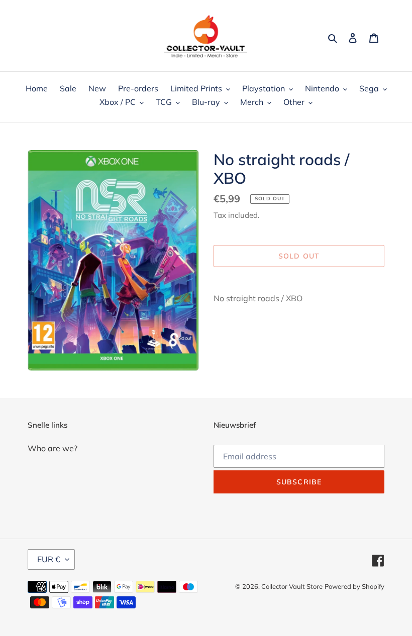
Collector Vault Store (292, 586)
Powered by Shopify (354, 586)
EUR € (48, 559)
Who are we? (52, 448)
